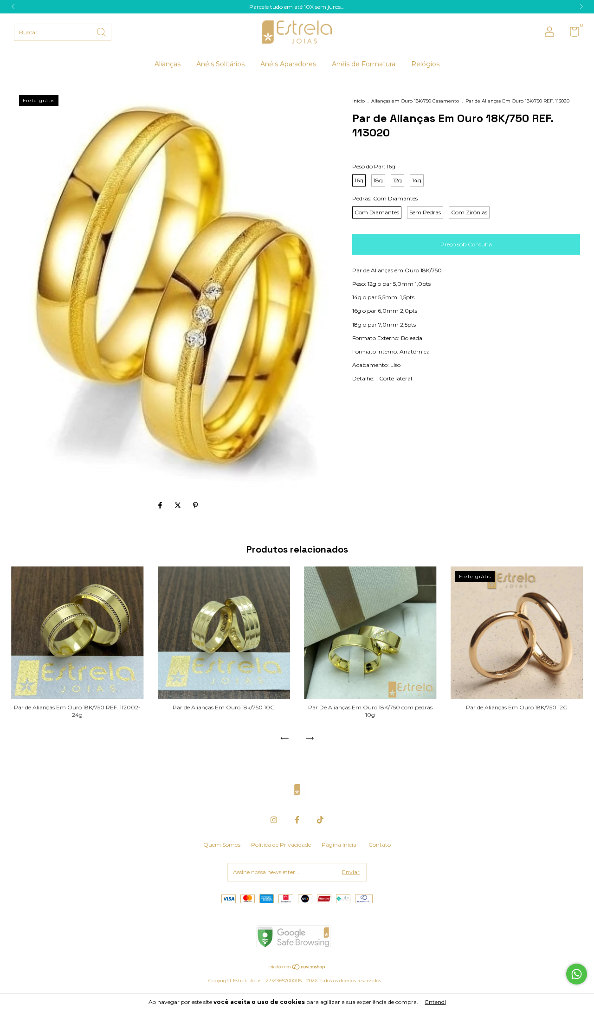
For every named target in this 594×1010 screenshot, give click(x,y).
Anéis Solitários (220, 64)
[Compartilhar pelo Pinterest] (195, 505)
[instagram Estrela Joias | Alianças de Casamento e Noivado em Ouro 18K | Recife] (274, 819)
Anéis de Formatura (363, 64)
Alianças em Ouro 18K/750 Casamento (415, 101)
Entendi (435, 1001)
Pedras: (385, 198)
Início (358, 101)
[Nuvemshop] (297, 968)
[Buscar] (102, 31)
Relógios (425, 64)
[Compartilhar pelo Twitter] (178, 505)
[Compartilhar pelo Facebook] (161, 505)
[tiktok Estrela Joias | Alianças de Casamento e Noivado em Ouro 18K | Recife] (320, 819)
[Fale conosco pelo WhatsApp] (576, 974)
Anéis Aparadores (288, 64)
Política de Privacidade (281, 844)
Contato (379, 844)
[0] (571, 34)
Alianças (168, 64)
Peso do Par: (373, 166)
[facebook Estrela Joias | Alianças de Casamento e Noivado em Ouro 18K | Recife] (297, 819)
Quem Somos (221, 844)
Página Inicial (340, 844)
